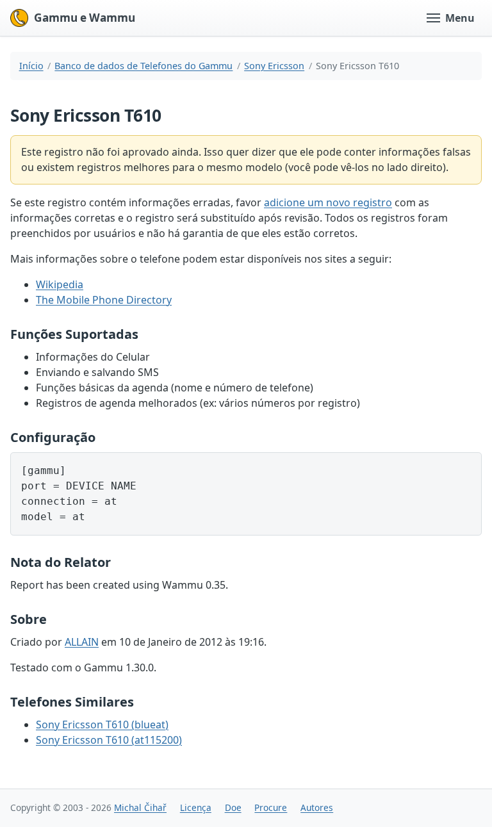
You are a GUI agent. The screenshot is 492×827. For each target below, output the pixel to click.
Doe (233, 807)
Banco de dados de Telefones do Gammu (143, 66)
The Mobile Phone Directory (104, 300)
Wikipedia (59, 284)
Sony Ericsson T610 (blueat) (102, 724)
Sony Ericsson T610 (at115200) (109, 740)
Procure (270, 807)
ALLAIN (82, 642)
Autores (316, 807)
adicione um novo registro (328, 202)
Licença (195, 807)
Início (31, 66)
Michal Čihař (140, 807)
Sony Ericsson (274, 66)
